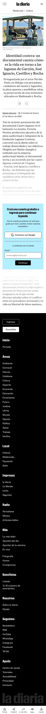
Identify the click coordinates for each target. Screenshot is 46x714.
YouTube (7, 634)
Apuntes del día (11, 541)
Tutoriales (7, 672)
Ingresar (11, 322)
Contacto (7, 685)
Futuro (6, 402)
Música (6, 515)
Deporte (7, 384)
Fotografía (8, 556)
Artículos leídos (10, 520)
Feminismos (9, 397)
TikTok (6, 651)
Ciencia (6, 372)
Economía (8, 389)
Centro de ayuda (11, 668)
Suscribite (11, 329)
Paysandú (8, 461)
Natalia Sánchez (9, 113)
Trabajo (6, 432)
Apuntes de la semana (14, 545)
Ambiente (8, 363)
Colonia (6, 452)
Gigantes (7, 495)
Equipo (6, 609)
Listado (6, 581)
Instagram (8, 642)
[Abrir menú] (5, 4)
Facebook (8, 647)
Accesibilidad (9, 676)
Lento (5, 490)
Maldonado (18, 11)
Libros (6, 410)
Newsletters (9, 625)
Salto (5, 465)
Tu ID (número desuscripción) (11, 587)
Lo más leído (9, 536)
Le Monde (8, 486)
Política (6, 423)
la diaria (7, 482)
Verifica (6, 436)
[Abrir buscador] (41, 4)
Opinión (6, 419)
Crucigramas (9, 565)
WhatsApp (8, 638)
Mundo (6, 415)
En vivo (6, 549)
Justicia (6, 406)
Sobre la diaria (10, 604)
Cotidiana (7, 376)
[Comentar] (26, 103)
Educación (8, 393)
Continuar (23, 263)
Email (8, 250)
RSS (5, 630)
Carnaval (7, 367)
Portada (7, 347)
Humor (6, 560)
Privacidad (8, 680)
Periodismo (8, 511)
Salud (5, 427)
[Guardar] (19, 103)
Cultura (29, 11)
